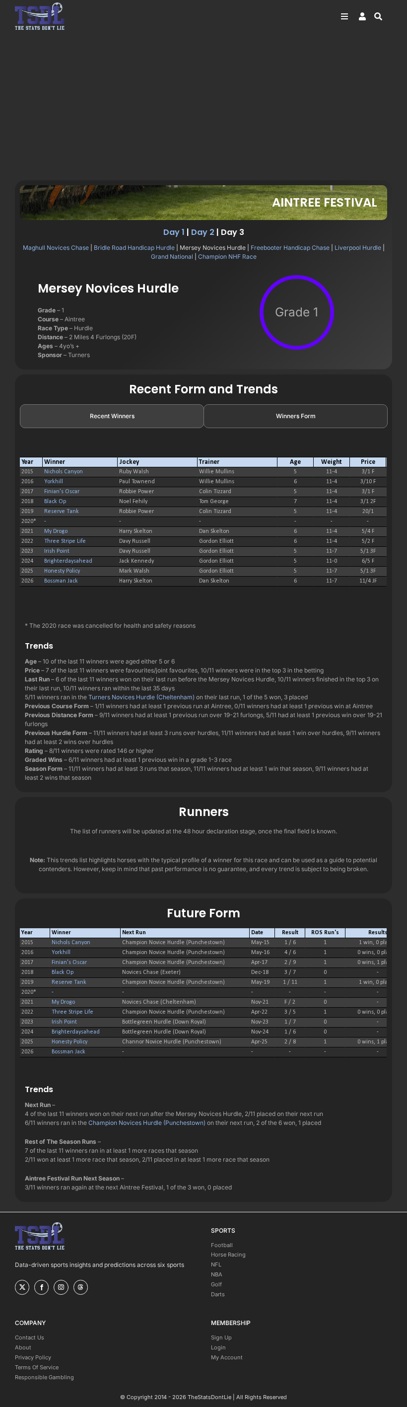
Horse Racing (228, 1254)
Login (218, 1347)
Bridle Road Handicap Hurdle (134, 247)
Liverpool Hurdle (358, 247)
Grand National (172, 256)
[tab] (112, 416)
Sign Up (221, 1337)
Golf (216, 1284)
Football (222, 1245)
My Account (227, 1357)
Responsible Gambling (44, 1377)
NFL (216, 1264)
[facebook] (41, 1287)
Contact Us (29, 1337)
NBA (216, 1274)
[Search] (383, 16)
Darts (218, 1294)
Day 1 (174, 232)
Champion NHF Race (227, 256)
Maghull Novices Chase (56, 247)
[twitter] (22, 1287)
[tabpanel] (203, 521)
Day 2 (202, 232)
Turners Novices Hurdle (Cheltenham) (141, 697)
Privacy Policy (33, 1357)
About (23, 1347)
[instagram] (61, 1287)
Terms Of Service (37, 1367)
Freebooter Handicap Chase (290, 247)
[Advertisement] (203, 105)
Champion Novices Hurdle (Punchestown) (146, 1122)
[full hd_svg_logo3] (40, 5)
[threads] (80, 1287)
